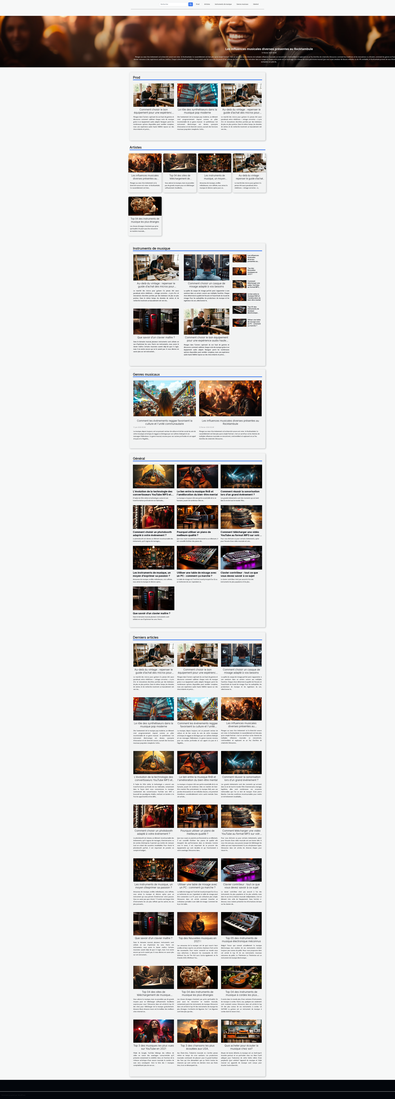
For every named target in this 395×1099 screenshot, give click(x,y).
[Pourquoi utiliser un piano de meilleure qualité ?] (197, 517)
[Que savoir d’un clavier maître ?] (156, 322)
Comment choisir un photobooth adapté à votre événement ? (152, 534)
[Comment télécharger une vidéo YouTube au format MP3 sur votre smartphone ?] (239, 284)
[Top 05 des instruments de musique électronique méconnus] (239, 310)
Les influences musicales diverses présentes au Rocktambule (269, 49)
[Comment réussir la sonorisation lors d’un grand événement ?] (241, 476)
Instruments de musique (223, 4)
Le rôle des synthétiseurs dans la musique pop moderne (197, 111)
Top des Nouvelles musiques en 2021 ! (252, 271)
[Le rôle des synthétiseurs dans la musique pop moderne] (197, 95)
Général (255, 4)
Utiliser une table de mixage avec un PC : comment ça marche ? (254, 323)
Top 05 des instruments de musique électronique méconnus (253, 311)
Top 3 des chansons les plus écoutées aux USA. (197, 1047)
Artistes (207, 4)
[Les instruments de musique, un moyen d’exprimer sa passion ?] (214, 162)
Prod (197, 4)
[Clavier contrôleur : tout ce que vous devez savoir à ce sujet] (241, 557)
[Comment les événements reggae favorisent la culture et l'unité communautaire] (164, 398)
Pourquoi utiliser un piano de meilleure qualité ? (194, 534)
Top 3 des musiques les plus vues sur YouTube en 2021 (153, 1047)
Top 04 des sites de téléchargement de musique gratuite (179, 178)
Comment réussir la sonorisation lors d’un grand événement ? (240, 493)
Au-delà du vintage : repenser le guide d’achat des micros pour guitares (241, 112)
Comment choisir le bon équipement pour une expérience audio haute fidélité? (153, 112)
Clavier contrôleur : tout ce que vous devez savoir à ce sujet (239, 574)
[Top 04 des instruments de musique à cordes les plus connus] (241, 977)
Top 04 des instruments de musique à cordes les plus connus (241, 995)
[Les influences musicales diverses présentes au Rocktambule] (145, 162)
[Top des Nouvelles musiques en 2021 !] (239, 271)
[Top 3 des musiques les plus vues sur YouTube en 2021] (153, 1031)
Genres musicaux (242, 4)
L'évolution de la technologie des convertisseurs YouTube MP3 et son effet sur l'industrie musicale (152, 494)
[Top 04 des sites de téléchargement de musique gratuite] (179, 162)
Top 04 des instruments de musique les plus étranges (145, 220)
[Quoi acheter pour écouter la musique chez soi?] (241, 1031)
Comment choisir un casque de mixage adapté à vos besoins (206, 285)
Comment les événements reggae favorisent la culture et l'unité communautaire (164, 422)
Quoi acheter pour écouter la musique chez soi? (241, 1047)
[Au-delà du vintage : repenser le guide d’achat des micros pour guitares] (241, 95)
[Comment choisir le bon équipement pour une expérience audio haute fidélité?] (153, 95)
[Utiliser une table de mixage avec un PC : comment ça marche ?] (239, 323)
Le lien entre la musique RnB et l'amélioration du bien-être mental (254, 297)
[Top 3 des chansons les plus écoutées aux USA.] (197, 1031)
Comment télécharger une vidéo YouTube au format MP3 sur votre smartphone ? (254, 286)
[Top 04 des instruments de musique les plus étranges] (145, 206)
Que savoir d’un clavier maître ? (156, 337)
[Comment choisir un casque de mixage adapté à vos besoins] (206, 267)
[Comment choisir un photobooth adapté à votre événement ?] (153, 517)
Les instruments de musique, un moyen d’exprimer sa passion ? (214, 178)
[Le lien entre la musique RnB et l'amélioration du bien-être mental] (239, 297)
